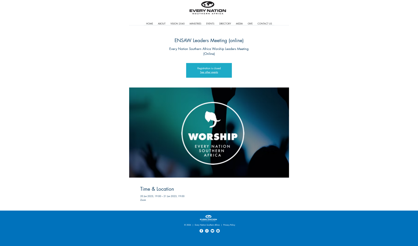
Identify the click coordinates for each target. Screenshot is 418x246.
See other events (209, 72)
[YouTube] (212, 231)
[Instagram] (207, 231)
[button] (195, 24)
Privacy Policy (229, 224)
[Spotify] (218, 231)
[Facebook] (201, 231)
